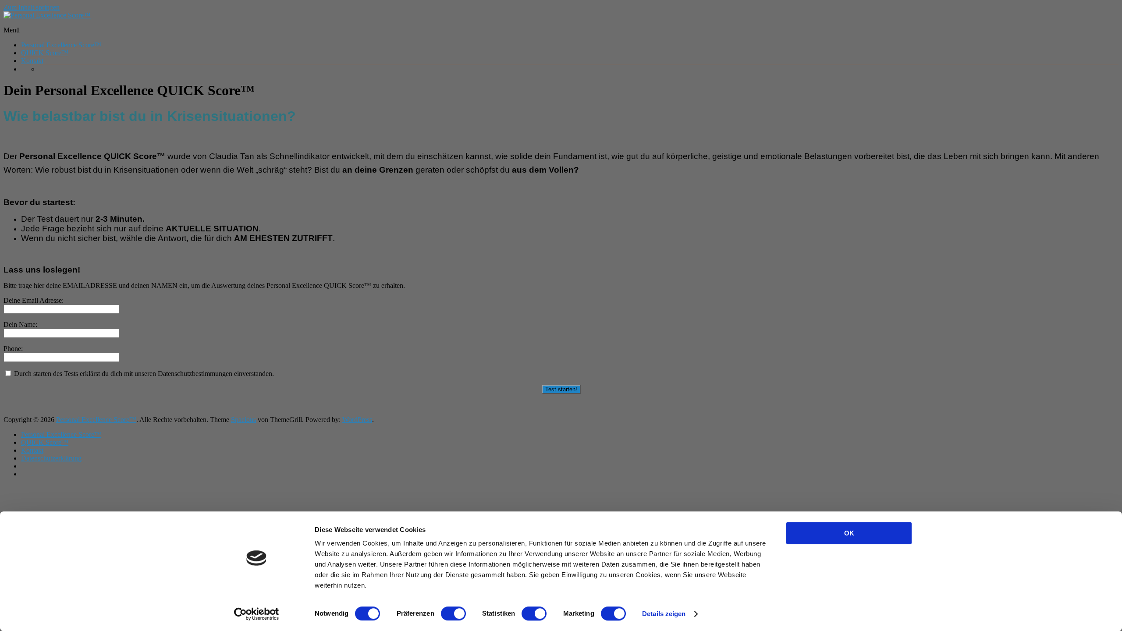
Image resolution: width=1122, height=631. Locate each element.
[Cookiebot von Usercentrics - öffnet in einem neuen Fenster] (256, 613)
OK (849, 533)
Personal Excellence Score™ (61, 45)
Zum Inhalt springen (32, 7)
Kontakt (32, 60)
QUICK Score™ (44, 53)
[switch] (453, 613)
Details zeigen (663, 613)
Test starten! (561, 389)
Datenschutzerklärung (51, 458)
